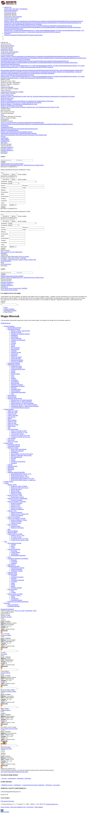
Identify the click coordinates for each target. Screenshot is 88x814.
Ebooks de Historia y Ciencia (9, 104)
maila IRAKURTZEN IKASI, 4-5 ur (21, 474)
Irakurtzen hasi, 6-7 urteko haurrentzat (35, 30)
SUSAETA (6, 174)
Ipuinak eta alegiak (28, 21)
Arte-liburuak (17, 132)
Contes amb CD (12, 414)
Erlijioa (12, 132)
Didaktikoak (55, 21)
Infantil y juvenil (12, 484)
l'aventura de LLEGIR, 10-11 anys (20, 435)
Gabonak (18, 22)
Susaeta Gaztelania (9, 326)
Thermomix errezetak (31, 133)
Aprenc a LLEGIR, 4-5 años (19, 430)
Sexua (48, 71)
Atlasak (10, 471)
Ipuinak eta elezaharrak (17, 451)
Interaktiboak (62, 21)
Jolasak (11, 127)
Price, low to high (19, 610)
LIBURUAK (7, 7)
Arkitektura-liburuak (26, 132)
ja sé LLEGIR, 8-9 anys (17, 434)
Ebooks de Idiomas (9, 92)
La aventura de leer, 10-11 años (32, 107)
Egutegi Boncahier (16, 75)
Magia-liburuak (42, 22)
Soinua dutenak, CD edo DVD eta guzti (22, 454)
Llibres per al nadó (13, 410)
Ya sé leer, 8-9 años (19, 107)
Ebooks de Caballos (35, 101)
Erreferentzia (28, 610)
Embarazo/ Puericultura (16, 105)
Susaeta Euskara (8, 443)
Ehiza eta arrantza (15, 71)
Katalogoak (11, 609)
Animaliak (49, 22)
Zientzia (42, 26)
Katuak (53, 124)
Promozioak (4, 609)
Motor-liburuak (31, 27)
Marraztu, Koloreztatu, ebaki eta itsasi (21, 455)
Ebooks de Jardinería (6, 99)
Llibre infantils (11, 438)
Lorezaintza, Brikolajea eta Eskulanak (60, 71)
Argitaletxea (7, 33)
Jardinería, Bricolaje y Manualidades (17, 498)
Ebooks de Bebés (18, 92)
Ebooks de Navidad (69, 96)
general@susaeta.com (52, 804)
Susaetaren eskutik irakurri (76, 70)
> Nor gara (4, 778)
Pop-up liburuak (33, 22)
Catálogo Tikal (32, 259)
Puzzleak (13, 458)
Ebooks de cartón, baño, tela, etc (25, 96)
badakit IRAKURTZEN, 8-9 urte (20, 477)
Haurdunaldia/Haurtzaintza (16, 29)
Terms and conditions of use (18, 807)
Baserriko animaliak (60, 124)
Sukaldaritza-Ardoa (9, 26)
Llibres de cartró (12, 421)
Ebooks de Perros (16, 101)
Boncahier (14, 19)
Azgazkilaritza (23, 27)
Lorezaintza (9, 130)
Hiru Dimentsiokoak (16, 457)
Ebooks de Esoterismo (35, 102)
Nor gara (3, 136)
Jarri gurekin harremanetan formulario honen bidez (14, 771)
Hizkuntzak (72, 22)
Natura (45, 124)
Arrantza (6, 125)
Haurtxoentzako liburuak (11, 10)
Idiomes (10, 418)
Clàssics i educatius (13, 415)
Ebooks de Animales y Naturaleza (17, 501)
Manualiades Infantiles (24, 24)
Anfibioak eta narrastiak (30, 124)
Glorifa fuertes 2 (8, 16)
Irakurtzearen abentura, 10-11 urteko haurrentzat (24, 404)
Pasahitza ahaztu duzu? (7, 163)
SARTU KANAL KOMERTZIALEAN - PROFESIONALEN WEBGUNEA (22, 165)
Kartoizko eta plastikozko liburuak (42, 21)
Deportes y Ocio (12, 511)
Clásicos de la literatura (7, 87)
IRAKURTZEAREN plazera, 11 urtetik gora (23, 480)
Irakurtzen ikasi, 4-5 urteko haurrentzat (14, 30)
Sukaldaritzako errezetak (7, 133)
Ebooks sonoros (49, 96)
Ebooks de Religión (22, 104)
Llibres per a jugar (12, 412)
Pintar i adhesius (12, 420)
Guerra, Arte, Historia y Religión (16, 518)
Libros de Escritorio (6, 75)
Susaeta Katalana (8, 409)
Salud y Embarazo (13, 524)
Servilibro (6, 812)
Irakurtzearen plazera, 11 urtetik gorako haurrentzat (28, 32)
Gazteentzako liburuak (10, 13)
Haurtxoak (14, 463)
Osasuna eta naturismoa (40, 71)
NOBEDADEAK (6, 323)
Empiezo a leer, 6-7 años (7, 107)
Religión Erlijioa (55, 26)
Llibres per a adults (13, 441)
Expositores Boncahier (28, 75)
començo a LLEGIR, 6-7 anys (19, 432)
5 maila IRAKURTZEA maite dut (51, 32)
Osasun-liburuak (11, 128)
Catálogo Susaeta (23, 259)
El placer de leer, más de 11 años (50, 107)
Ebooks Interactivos (39, 96)
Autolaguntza (19, 128)
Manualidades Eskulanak (54, 27)
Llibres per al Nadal (13, 424)
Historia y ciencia (5, 132)
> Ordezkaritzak (11, 778)
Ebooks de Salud (5, 105)
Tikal (10, 19)
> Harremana (27, 778)
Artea (49, 26)
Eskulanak (15, 130)
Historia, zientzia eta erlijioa (15, 594)
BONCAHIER (22, 174)
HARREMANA (5, 141)
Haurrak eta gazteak (13, 447)
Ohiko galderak (5, 139)
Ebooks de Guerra (32, 104)
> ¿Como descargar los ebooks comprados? (32, 785)
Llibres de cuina (12, 423)
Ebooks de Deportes (6, 102)
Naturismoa (4, 128)
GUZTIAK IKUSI (6, 261)
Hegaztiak (21, 124)
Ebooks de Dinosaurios (47, 101)
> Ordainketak (17, 785)
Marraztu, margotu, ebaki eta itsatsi (13, 21)
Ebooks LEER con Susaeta (15, 534)
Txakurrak (3, 124)
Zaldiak (49, 124)
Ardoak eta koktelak (20, 26)
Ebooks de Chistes (59, 96)
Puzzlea (23, 22)
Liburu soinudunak (71, 21)
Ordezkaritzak (4, 138)
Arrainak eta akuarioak (12, 124)
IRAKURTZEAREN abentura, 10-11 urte (22, 478)
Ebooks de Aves (25, 101)
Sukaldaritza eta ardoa (18, 73)
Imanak (27, 22)
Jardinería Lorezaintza (42, 27)
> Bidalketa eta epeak (6, 785)
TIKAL (14, 174)
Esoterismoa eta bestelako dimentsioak (44, 73)
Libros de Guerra (29, 73)
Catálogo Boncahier (12, 259)
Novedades (4, 259)
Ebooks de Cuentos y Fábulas (9, 96)
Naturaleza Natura (57, 22)
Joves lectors (11, 440)
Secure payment (5, 807)
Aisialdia (10, 27)
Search (3, 207)
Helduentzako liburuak (45, 70)
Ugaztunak (40, 124)
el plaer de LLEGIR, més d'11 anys (20, 437)
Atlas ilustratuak (17, 16)
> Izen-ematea (56, 785)
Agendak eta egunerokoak (18, 340)
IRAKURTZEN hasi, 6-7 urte (19, 475)
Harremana (4, 253)
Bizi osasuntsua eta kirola (27, 71)
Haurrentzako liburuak (20, 70)
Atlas (2, 92)
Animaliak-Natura (72, 27)
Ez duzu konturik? (19, 163)
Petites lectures (12, 426)
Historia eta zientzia (77, 58)
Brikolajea (64, 27)
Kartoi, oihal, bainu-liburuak (18, 449)
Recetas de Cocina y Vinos (15, 495)
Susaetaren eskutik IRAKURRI (16, 472)
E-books (6, 19)
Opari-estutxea (8, 73)
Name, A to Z (10, 610)
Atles (9, 427)
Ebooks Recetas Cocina (7, 98)
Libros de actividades (36, 24)
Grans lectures (11, 417)
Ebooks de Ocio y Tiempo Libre (20, 102)
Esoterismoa (16, 27)
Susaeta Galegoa (8, 481)
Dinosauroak (65, 22)
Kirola (65, 26)
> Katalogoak (19, 778)
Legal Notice (30, 807)
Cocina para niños (13, 24)
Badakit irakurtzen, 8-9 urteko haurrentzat (57, 30)
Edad (34, 610)
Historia (46, 26)
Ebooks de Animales (6, 101)
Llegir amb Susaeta (13, 429)
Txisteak (13, 22)
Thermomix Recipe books (33, 26)
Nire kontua (4, 142)
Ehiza (2, 125)
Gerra (62, 26)
